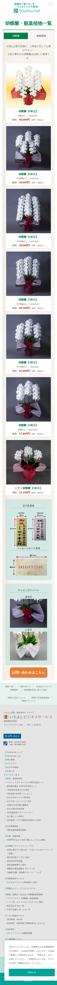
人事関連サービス (14, 939)
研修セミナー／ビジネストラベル (21, 888)
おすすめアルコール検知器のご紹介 (22, 882)
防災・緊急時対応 (14, 778)
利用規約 (14, 690)
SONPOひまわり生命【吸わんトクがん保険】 (26, 840)
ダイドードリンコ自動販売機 (19, 933)
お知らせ (11, 771)
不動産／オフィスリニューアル (20, 846)
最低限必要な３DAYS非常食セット (22, 786)
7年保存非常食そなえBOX (18, 790)
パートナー (12, 763)
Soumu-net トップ (15, 752)
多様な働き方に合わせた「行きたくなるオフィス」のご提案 (30, 852)
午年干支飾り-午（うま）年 (18, 909)
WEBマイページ (29, 701)
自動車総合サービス (15, 878)
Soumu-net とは (14, 756)
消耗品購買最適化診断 (16, 830)
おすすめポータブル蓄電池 (18, 797)
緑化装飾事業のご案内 (16, 865)
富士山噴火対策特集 (15, 809)
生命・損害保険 (13, 836)
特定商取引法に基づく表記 (35, 690)
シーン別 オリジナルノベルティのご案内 (25, 902)
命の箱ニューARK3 (15, 816)
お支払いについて (44, 686)
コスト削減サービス (15, 916)
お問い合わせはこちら (28, 672)
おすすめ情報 (12, 767)
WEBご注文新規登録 (40, 698)
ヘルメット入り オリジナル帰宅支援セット (25, 782)
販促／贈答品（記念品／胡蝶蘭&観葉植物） (25, 894)
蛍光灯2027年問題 (15, 861)
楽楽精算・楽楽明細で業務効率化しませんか (26, 923)
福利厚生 (11, 929)
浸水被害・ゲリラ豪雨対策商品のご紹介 (24, 820)
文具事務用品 (12, 826)
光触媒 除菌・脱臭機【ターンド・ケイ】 (24, 872)
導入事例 (11, 760)
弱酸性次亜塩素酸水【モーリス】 (21, 869)
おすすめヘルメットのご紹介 (19, 801)
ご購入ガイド (24, 686)
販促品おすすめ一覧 (15, 906)
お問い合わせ (13, 736)
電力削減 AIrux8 (14, 919)
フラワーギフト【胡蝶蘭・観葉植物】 (23, 898)
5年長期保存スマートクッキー (20, 812)
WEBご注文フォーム (16, 698)
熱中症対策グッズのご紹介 (18, 857)
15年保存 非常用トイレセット (19, 794)
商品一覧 (9, 686)
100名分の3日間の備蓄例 (17, 805)
